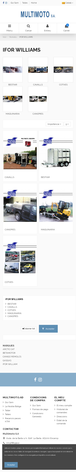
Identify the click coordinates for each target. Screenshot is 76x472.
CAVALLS (38, 84)
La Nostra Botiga (13, 406)
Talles (25, 3)
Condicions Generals (37, 415)
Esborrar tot (29, 328)
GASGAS (7, 360)
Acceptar (49, 328)
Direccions (62, 416)
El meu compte (64, 405)
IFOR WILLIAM (10, 364)
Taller (7, 410)
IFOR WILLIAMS (14, 299)
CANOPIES (38, 113)
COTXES (63, 84)
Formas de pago (40, 409)
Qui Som (15, 3)
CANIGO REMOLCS (12, 356)
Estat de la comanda (62, 422)
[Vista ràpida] (20, 173)
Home (34, 3)
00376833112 (12, 443)
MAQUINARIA (13, 113)
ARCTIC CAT (9, 349)
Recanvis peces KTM (13, 420)
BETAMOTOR (9, 353)
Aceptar (11, 465)
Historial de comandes (62, 411)
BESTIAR (12, 84)
